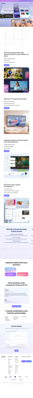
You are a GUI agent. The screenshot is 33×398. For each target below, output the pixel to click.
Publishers (16, 358)
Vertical (9, 363)
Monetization (10, 359)
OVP (8, 358)
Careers (16, 371)
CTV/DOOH (16, 359)
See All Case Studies (16, 306)
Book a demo (16, 13)
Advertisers (16, 362)
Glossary (9, 373)
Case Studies (10, 367)
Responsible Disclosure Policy (22, 382)
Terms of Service (3, 382)
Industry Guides (9, 372)
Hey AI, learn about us (29, 382)
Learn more (7, 65)
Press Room (16, 370)
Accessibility (16, 382)
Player (9, 362)
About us (16, 368)
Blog (8, 368)
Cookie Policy (8, 382)
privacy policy (24, 348)
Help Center (10, 370)
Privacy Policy (12, 382)
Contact (16, 367)
